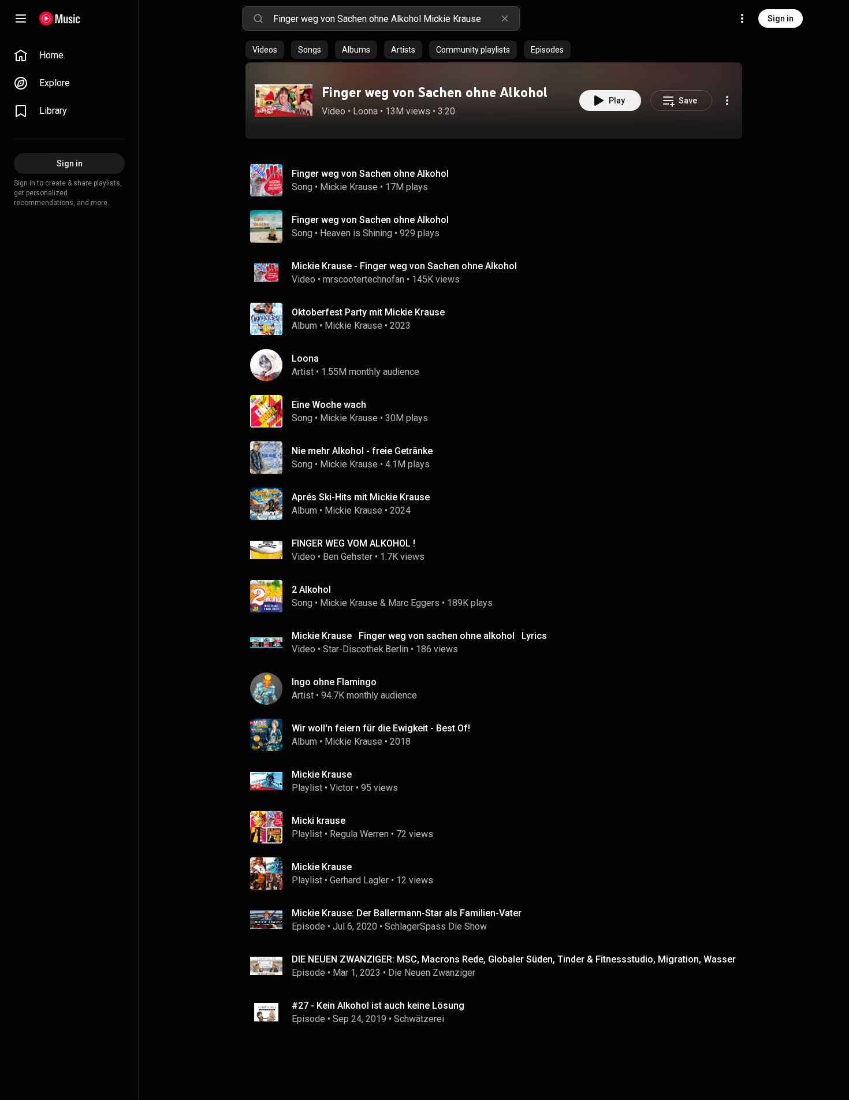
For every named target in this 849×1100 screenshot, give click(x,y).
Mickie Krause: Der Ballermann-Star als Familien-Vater (407, 913)
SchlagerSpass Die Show (436, 926)
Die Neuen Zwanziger (431, 972)
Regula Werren (359, 833)
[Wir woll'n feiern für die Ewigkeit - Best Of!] (498, 735)
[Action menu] (727, 100)
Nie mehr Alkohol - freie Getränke (362, 450)
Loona (365, 111)
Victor (341, 787)
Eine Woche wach (329, 404)
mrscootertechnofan (363, 279)
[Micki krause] (498, 827)
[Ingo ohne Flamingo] (498, 689)
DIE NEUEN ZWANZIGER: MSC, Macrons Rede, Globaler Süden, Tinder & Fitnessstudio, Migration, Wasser (514, 959)
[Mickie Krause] (498, 781)
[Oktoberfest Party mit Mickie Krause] (498, 319)
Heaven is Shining (356, 233)
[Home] (59, 18)
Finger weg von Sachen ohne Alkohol (435, 92)
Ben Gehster (348, 556)
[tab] (264, 49)
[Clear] (505, 18)
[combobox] (396, 18)
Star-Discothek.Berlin (365, 649)
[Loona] (498, 365)
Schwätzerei (419, 1018)
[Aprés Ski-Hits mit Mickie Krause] (498, 504)
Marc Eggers (414, 602)
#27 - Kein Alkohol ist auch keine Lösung (378, 1005)
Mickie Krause (349, 186)
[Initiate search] (258, 18)
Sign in (781, 18)
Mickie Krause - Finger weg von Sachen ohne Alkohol (404, 266)
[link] (69, 55)
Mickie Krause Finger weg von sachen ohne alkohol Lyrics (419, 635)
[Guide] (21, 18)
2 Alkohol (311, 589)
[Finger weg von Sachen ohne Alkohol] (283, 100)
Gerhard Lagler (359, 880)
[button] (283, 100)
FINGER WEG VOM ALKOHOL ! (353, 543)
